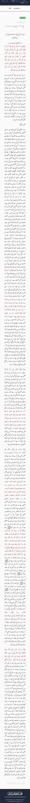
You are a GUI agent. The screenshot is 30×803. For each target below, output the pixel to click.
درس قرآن (21, 22)
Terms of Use (19, 801)
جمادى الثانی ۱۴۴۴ (14, 783)
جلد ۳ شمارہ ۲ (22, 783)
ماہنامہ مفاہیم (22, 18)
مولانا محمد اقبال (21, 26)
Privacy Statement (12, 801)
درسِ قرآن (8, 783)
